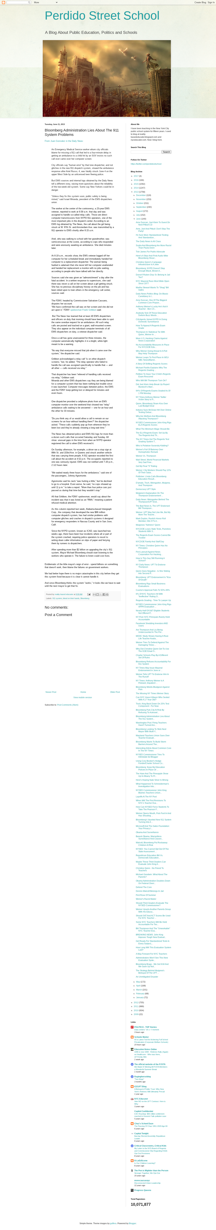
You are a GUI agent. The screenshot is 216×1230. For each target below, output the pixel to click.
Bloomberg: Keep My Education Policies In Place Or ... (150, 768)
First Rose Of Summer (146, 895)
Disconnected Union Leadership (147, 1183)
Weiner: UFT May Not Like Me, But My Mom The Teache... (153, 513)
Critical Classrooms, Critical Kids (150, 1146)
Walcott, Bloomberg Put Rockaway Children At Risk (151, 843)
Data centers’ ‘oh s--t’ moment (146, 1030)
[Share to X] (100, 594)
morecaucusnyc (142, 1180)
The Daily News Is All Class (148, 241)
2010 (136, 1010)
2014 (136, 188)
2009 (136, 1014)
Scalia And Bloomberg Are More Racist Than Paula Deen (153, 246)
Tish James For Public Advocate (150, 252)
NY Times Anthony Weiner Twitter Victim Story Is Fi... (151, 398)
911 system (57, 598)
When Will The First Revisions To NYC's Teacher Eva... (151, 801)
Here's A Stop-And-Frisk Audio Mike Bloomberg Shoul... (152, 257)
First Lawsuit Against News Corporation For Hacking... (149, 553)
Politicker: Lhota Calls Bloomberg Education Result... (151, 477)
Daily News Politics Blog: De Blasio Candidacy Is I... (152, 295)
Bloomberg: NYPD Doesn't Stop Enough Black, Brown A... (150, 269)
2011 (136, 1006)
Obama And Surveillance (147, 832)
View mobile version (82, 697)
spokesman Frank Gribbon (83, 310)
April (138, 986)
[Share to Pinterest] (107, 594)
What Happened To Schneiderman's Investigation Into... (152, 785)
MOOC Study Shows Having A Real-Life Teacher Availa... (152, 637)
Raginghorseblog (142, 1076)
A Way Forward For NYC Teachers (151, 954)
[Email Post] (89, 594)
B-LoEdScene (140, 1160)
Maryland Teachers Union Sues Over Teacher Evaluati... (153, 736)
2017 (136, 176)
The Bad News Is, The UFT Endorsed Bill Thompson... (153, 507)
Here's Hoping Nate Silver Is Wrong (152, 780)
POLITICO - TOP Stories (145, 1027)
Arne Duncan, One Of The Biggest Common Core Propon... (151, 301)
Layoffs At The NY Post (146, 796)
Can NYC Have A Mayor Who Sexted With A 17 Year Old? (152, 698)
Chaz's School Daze (143, 1123)
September (141, 207)
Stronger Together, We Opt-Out (147, 1173)
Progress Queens (142, 1190)
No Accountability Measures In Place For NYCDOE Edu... (152, 346)
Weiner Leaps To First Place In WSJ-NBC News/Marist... (152, 358)
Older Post (115, 692)
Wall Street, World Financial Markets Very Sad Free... (152, 461)
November (141, 199)
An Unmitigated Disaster (147, 977)
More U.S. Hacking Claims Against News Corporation (151, 339)
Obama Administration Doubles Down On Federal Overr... (153, 882)
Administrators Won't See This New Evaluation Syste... (152, 959)
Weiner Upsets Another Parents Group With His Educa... (153, 910)
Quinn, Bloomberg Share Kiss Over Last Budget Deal (152, 404)
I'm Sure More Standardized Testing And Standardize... (152, 236)
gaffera (113, 1223)
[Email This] (94, 594)
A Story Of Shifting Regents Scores (151, 364)
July (138, 215)
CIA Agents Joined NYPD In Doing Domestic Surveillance (151, 320)
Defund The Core (144, 887)
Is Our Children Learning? (144, 1163)
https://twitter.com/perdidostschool (146, 164)
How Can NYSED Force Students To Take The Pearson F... (152, 808)
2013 (136, 192)
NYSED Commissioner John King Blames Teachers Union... (151, 791)
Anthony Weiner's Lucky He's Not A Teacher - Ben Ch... (152, 307)
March (139, 990)
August (139, 211)
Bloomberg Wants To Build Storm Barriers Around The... (151, 743)
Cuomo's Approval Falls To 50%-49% (153, 590)
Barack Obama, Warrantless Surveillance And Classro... (149, 837)
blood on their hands (71, 598)
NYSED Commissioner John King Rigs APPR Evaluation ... (153, 605)
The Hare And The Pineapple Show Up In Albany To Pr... (152, 774)
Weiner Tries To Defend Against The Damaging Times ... (152, 643)
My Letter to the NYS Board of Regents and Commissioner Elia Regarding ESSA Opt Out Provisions (150, 1150)
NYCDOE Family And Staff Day (150, 541)
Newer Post (51, 692)
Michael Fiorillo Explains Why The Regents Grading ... (151, 369)
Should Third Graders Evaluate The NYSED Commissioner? (152, 904)
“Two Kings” (139, 1079)
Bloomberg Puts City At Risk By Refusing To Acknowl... (150, 711)
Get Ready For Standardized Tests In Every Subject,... (152, 942)
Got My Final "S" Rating (146, 466)
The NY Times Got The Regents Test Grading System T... (152, 440)
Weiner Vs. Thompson (146, 456)
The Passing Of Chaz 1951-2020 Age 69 (150, 1126)
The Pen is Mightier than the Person (151, 1170)
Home (83, 692)
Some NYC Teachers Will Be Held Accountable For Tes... (151, 923)
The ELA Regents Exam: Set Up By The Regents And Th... (152, 434)
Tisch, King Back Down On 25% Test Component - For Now (152, 705)
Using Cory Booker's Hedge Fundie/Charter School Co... (150, 762)
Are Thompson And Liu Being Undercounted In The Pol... (149, 631)
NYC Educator (141, 1099)
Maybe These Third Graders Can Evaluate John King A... (151, 863)
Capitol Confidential (143, 1111)
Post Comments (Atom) (67, 705)
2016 (136, 180)
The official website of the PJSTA (150, 1064)
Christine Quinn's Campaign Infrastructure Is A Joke (149, 263)
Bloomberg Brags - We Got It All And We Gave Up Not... (152, 965)
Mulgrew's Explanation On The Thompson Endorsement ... (150, 494)
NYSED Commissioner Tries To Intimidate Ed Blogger (150, 755)
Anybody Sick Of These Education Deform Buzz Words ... (151, 314)
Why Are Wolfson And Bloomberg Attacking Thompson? (151, 417)
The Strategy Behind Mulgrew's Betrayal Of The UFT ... (150, 971)
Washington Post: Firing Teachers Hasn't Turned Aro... (151, 724)
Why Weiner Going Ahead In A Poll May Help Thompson (151, 352)
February (140, 993)
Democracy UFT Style (146, 489)
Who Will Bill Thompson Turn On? (151, 380)
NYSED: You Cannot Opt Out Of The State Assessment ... (152, 850)
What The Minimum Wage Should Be (153, 429)
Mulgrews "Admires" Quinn (148, 525)
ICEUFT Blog (140, 1086)
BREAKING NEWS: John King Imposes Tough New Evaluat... (151, 936)
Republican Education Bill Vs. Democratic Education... (149, 856)
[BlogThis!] (97, 594)
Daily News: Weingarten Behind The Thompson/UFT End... (152, 500)
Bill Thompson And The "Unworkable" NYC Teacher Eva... (153, 929)
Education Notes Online (145, 1049)
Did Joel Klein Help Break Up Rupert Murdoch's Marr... (152, 385)
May (138, 982)
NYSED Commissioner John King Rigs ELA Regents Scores (153, 423)
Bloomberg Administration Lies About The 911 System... (153, 717)
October (140, 203)
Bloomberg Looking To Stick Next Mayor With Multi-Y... (151, 730)
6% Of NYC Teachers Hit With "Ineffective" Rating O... (149, 595)
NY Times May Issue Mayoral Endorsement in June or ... (149, 669)
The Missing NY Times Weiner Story (152, 693)
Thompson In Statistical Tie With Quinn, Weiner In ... (150, 333)
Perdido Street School (102, 15)
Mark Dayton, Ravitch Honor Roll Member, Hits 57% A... (151, 519)
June (138, 219)
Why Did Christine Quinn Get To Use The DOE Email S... (152, 650)
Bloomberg (84, 598)
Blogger (132, 1223)
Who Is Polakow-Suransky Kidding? (152, 445)
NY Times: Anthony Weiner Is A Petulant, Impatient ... (150, 681)
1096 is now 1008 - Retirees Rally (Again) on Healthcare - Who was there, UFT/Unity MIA (151, 1054)
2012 (136, 1002)
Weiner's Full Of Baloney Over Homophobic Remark (149, 450)
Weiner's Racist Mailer (146, 899)
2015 (136, 184)
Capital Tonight (141, 1133)
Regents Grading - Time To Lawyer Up (153, 600)
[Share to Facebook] (104, 594)
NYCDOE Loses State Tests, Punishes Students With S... (153, 530)
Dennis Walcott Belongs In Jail (150, 891)
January (140, 997)
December (141, 195)
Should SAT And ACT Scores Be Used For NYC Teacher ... (153, 917)
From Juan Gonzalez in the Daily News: (64, 141)
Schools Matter (141, 1037)
